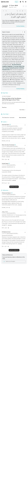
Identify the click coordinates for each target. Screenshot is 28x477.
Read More (4, 107)
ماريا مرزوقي (5, 211)
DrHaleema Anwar (6, 231)
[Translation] (24, 32)
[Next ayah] (26, 6)
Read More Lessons (14, 186)
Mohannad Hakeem (6, 193)
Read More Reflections (14, 250)
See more (23, 138)
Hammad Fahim (5, 124)
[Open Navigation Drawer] (25, 1)
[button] (25, 14)
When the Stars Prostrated (8, 144)
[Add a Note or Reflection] (22, 11)
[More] (25, 11)
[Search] (23, 1)
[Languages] (20, 1)
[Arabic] (23, 32)
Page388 (11, 7)
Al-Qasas (11, 5)
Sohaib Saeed (5, 163)
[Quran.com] (5, 1)
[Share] (20, 11)
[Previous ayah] (23, 6)
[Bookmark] (6, 11)
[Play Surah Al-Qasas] (3, 11)
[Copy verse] (17, 11)
